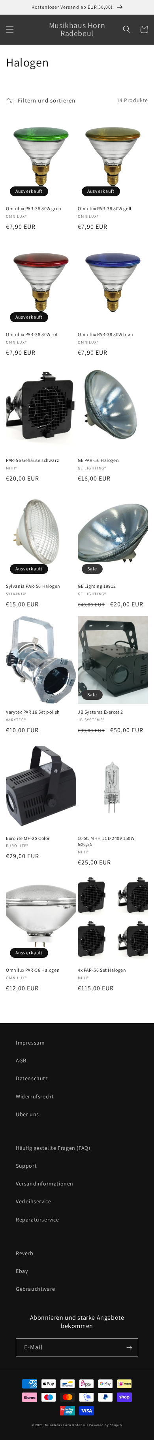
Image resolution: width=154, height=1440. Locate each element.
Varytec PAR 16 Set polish (33, 712)
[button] (10, 29)
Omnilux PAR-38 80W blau (105, 334)
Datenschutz (32, 1078)
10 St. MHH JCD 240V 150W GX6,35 (106, 841)
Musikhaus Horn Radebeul (66, 1425)
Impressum (30, 1042)
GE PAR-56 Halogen (98, 460)
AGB (21, 1060)
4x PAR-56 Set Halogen (102, 970)
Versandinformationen (44, 1183)
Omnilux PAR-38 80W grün (34, 208)
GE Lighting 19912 (97, 586)
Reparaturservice (37, 1219)
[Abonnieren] (129, 1347)
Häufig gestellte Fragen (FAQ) (53, 1147)
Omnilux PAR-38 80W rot (32, 334)
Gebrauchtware (35, 1288)
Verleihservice (33, 1201)
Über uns (27, 1114)
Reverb (25, 1253)
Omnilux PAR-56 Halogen (33, 970)
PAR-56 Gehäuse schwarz (32, 460)
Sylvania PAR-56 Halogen (33, 586)
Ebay (22, 1271)
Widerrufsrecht (35, 1096)
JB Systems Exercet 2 (100, 712)
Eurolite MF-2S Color (28, 838)
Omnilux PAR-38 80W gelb (105, 208)
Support (26, 1165)
